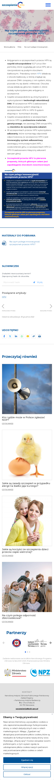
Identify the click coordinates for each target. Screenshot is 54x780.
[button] (25, 652)
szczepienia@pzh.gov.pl (27, 709)
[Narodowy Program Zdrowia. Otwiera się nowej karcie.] (40, 673)
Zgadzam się (27, 760)
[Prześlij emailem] (28, 336)
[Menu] (48, 4)
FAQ (19, 47)
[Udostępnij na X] (10, 336)
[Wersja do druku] (39, 336)
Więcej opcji (27, 767)
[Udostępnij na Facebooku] (4, 336)
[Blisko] (52, 714)
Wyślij (39, 282)
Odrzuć (27, 774)
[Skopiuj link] (33, 336)
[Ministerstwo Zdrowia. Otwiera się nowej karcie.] (15, 673)
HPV (39, 73)
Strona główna (9, 47)
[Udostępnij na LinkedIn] (16, 336)
